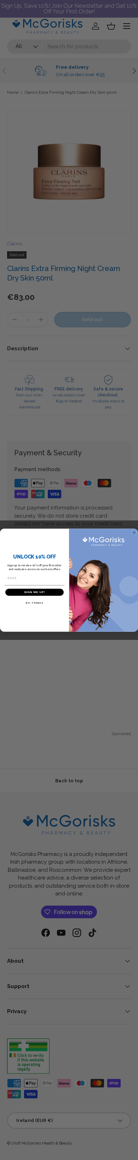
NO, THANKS (34, 602)
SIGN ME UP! (34, 592)
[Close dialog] (134, 532)
